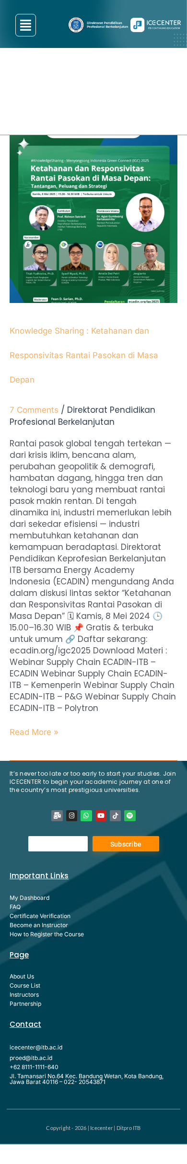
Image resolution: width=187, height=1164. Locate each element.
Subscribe (126, 844)
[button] (25, 25)
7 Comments (34, 410)
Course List (25, 985)
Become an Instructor (39, 925)
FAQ (15, 906)
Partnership (25, 1003)
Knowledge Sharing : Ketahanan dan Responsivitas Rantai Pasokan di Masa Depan (84, 355)
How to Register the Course (47, 934)
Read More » (34, 731)
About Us (22, 976)
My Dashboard (29, 897)
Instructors (24, 994)
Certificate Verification (40, 916)
